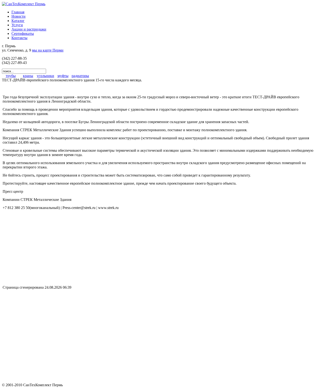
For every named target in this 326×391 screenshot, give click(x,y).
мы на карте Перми (47, 50)
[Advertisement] (43, 247)
